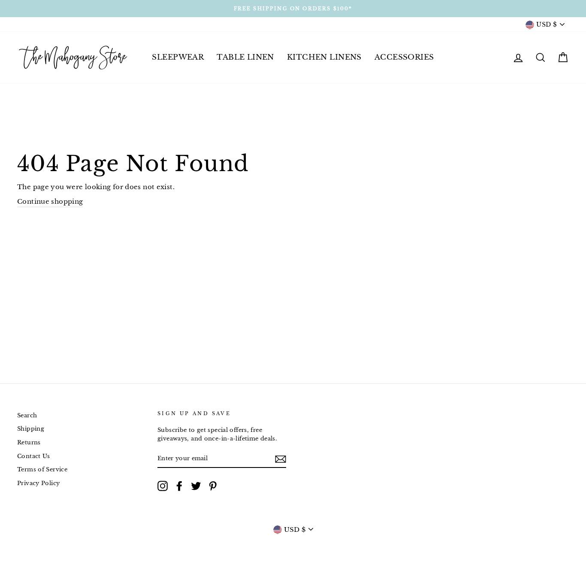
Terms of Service (42, 469)
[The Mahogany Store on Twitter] (196, 486)
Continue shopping (50, 201)
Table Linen (245, 57)
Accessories (404, 57)
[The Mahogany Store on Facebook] (179, 486)
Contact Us (33, 456)
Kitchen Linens (324, 57)
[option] (293, 8)
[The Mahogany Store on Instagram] (162, 486)
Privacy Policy (38, 483)
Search (27, 415)
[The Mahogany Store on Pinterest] (213, 486)
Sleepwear (178, 57)
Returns (29, 442)
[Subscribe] (280, 458)
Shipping (30, 428)
